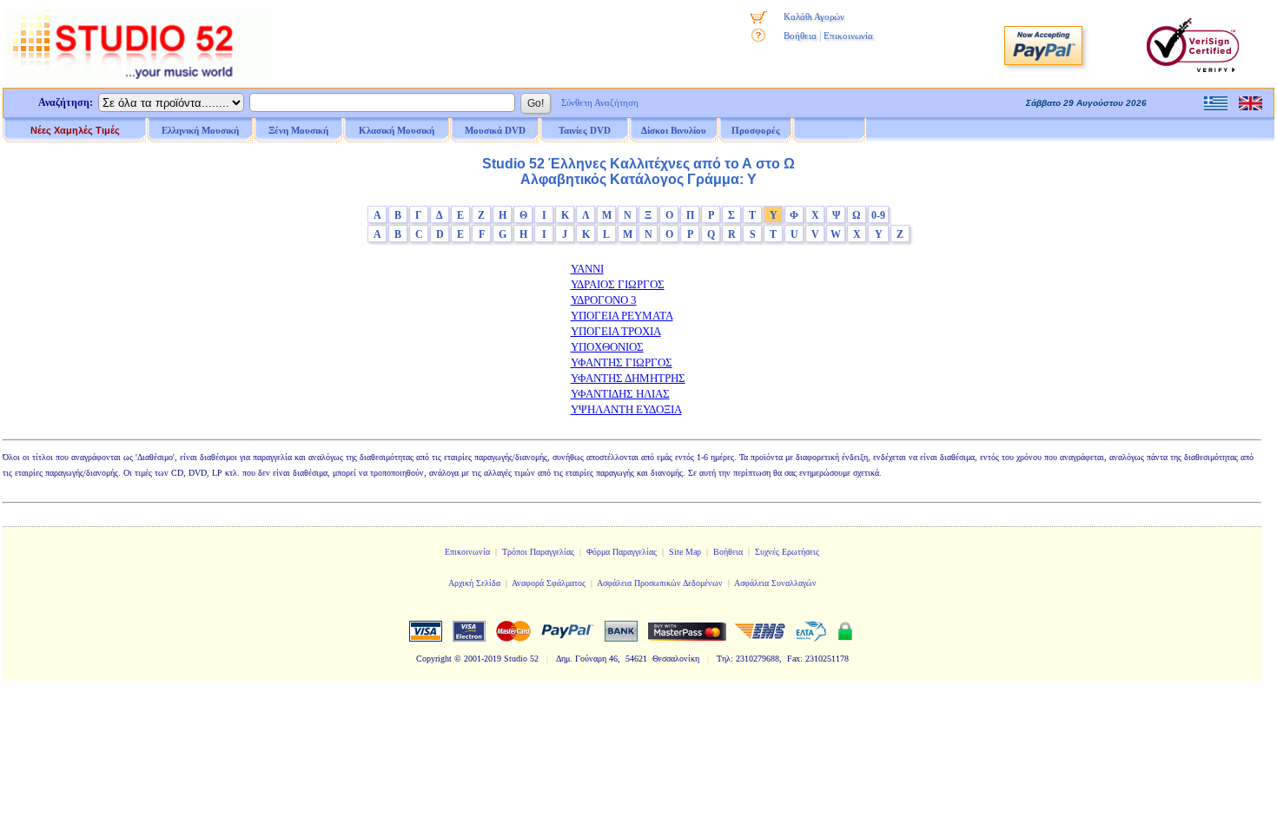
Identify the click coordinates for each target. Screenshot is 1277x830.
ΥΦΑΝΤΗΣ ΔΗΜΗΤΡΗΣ (628, 378)
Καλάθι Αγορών (814, 16)
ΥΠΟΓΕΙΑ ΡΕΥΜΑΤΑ (622, 315)
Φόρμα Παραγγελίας (621, 552)
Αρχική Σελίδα (474, 583)
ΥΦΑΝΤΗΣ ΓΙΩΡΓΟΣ (621, 362)
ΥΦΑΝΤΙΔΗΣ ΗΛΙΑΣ (620, 393)
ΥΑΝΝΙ (587, 268)
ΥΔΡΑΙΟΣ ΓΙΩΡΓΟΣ (618, 284)
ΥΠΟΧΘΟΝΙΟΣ (607, 346)
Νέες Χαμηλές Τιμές (75, 130)
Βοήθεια (800, 35)
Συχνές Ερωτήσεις (787, 552)
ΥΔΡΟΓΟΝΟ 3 (604, 299)
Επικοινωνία (848, 35)
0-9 (878, 215)
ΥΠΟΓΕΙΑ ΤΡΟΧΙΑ (616, 331)
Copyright (434, 658)
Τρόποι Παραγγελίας (538, 552)
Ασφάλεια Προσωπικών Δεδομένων (660, 583)
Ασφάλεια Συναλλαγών (775, 583)
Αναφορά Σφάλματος (549, 583)
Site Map (685, 552)
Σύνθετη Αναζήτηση (599, 102)
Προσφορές (755, 130)
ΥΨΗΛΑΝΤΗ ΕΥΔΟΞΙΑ (626, 409)
